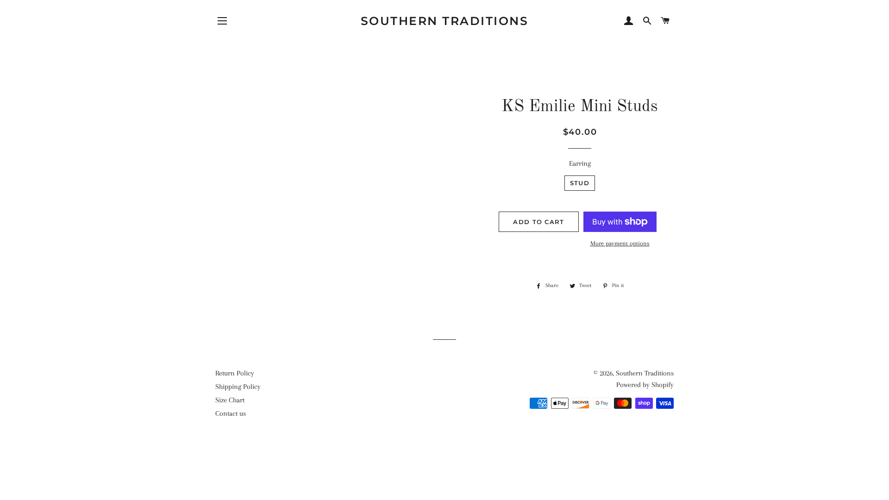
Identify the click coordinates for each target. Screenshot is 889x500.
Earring (580, 163)
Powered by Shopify (645, 385)
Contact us (230, 413)
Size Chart (229, 400)
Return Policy (234, 373)
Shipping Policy (238, 386)
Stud (579, 183)
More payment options (620, 243)
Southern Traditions (445, 21)
